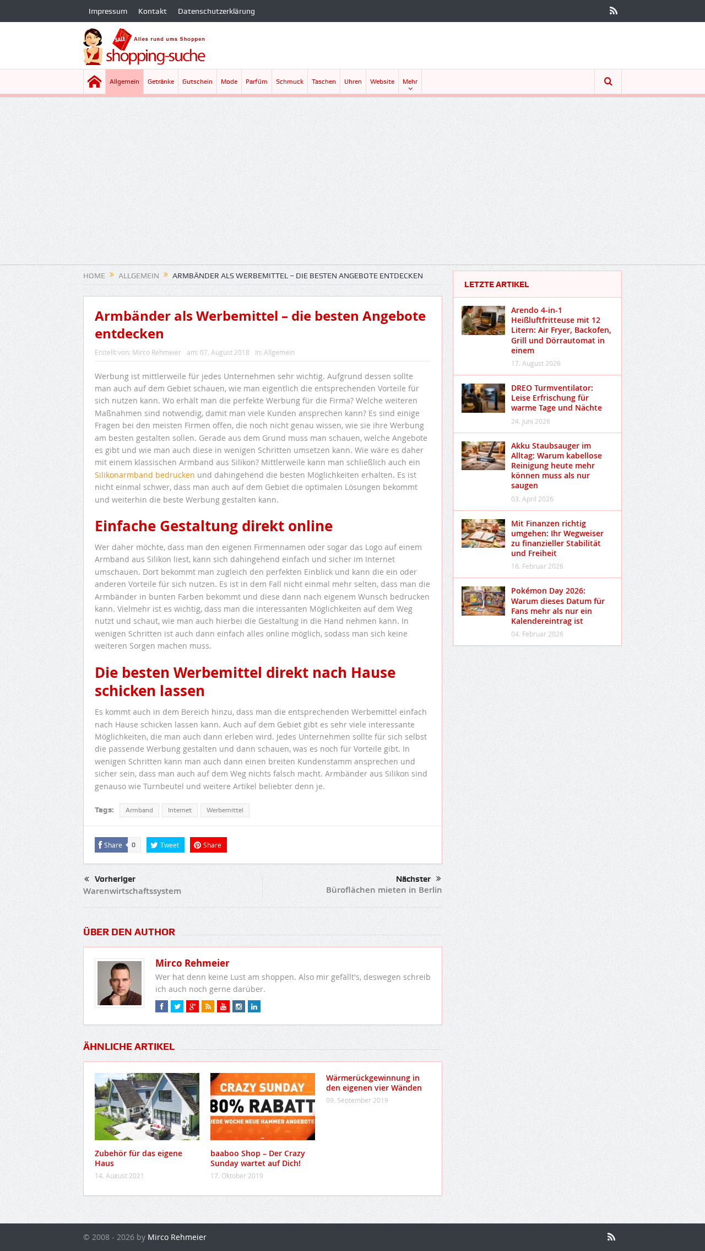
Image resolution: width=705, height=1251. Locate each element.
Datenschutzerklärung (216, 11)
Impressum (108, 11)
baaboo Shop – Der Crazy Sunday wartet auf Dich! (257, 1158)
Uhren (353, 81)
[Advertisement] (352, 187)
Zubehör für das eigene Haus (138, 1158)
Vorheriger (115, 879)
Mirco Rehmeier (156, 352)
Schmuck (289, 81)
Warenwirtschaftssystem (132, 891)
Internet (180, 810)
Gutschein (197, 81)
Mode (229, 81)
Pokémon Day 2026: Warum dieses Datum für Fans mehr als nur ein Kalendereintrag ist (558, 605)
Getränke (161, 81)
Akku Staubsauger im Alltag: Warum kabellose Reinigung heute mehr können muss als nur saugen (556, 465)
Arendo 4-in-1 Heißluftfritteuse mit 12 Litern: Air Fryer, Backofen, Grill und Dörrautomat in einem (561, 330)
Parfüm (257, 81)
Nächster (413, 879)
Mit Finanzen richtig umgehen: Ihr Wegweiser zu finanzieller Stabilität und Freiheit (557, 538)
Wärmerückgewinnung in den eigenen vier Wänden (374, 1082)
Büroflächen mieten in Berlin (384, 890)
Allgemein (124, 81)
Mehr (410, 81)
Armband (139, 810)
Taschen (324, 81)
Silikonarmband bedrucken (145, 475)
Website (382, 81)
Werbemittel (225, 810)
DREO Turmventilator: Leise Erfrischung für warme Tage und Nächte (556, 397)
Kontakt (152, 11)
